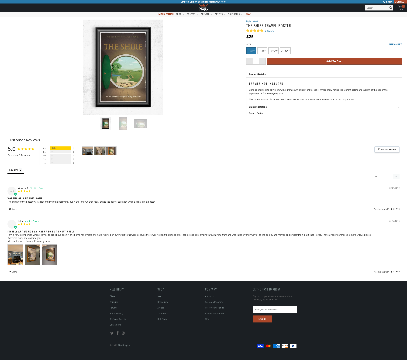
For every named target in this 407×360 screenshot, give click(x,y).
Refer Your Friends (214, 307)
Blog (207, 319)
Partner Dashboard (214, 313)
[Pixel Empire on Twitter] (112, 333)
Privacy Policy (116, 313)
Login (389, 1)
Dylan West (252, 21)
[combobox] (379, 7)
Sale (159, 296)
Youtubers (162, 313)
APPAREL (205, 14)
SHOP (179, 14)
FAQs (112, 296)
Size (248, 44)
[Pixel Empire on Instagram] (123, 333)
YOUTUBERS (234, 14)
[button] (392, 209)
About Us (209, 296)
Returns (113, 307)
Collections (162, 302)
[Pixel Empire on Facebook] (117, 333)
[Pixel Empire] (203, 7)
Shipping (114, 302)
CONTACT (400, 1)
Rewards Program (214, 302)
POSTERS (191, 14)
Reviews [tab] (13, 169)
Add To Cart (334, 61)
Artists (160, 307)
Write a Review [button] (388, 149)
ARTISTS (219, 14)
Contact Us (115, 324)
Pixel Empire (124, 345)
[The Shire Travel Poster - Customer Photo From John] (87, 151)
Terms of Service (118, 319)
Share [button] (14, 209)
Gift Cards (162, 319)
